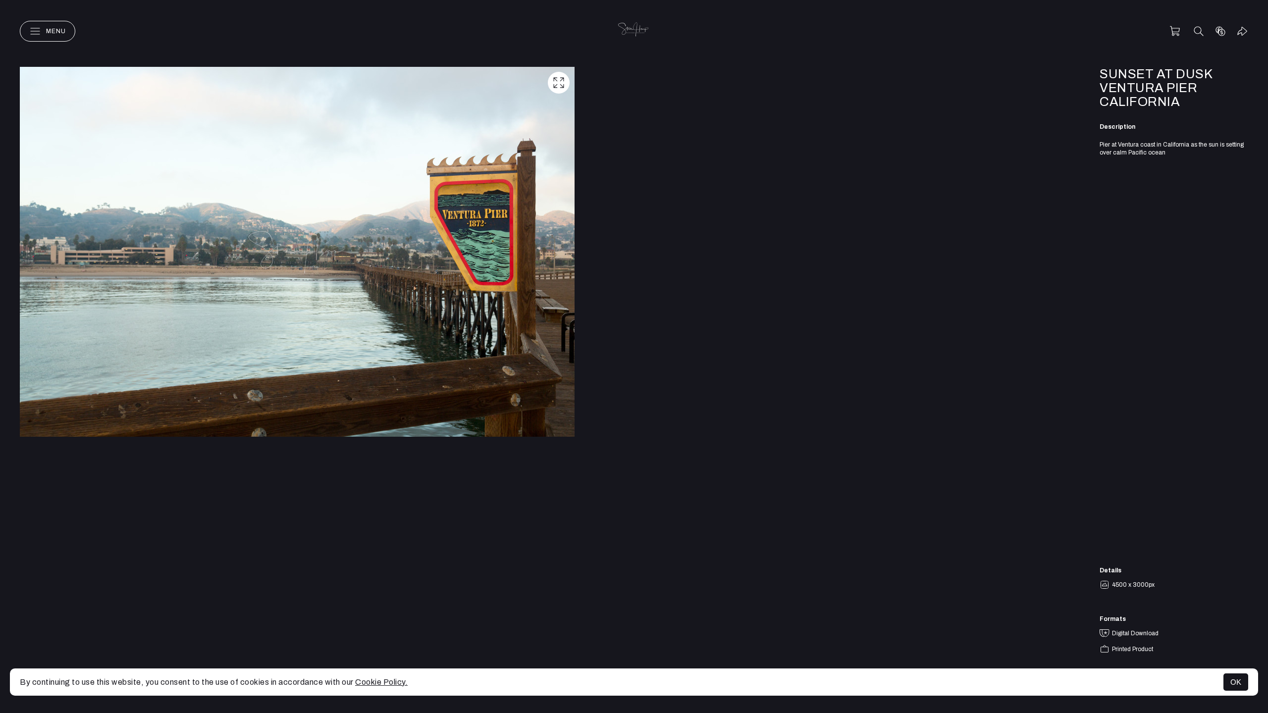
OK (1235, 682)
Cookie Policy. (381, 682)
